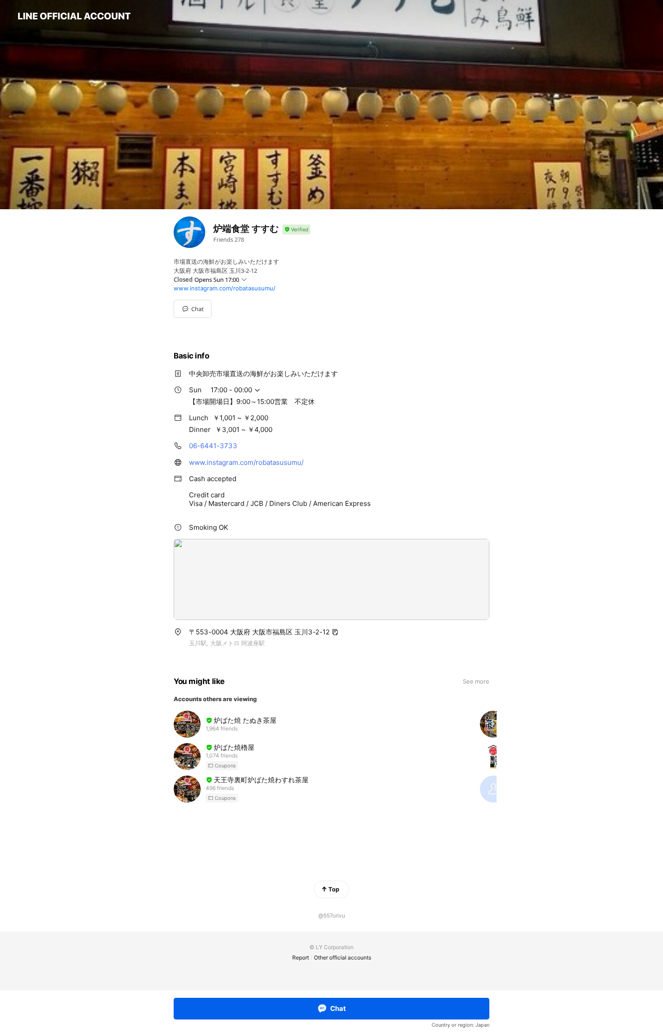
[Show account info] (296, 230)
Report (300, 957)
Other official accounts (342, 957)
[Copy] (335, 632)
